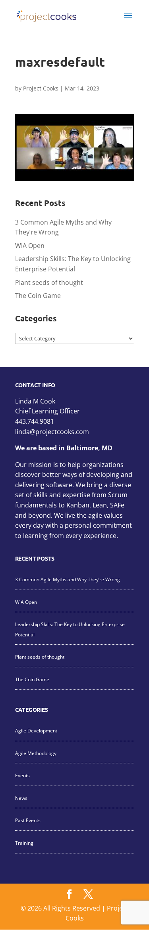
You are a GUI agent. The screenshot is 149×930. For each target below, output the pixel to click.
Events (22, 775)
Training (24, 843)
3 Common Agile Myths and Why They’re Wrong (67, 579)
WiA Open (30, 245)
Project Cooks (40, 88)
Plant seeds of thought (49, 282)
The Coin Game (38, 295)
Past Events (28, 820)
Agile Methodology (35, 753)
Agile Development (36, 730)
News (21, 798)
